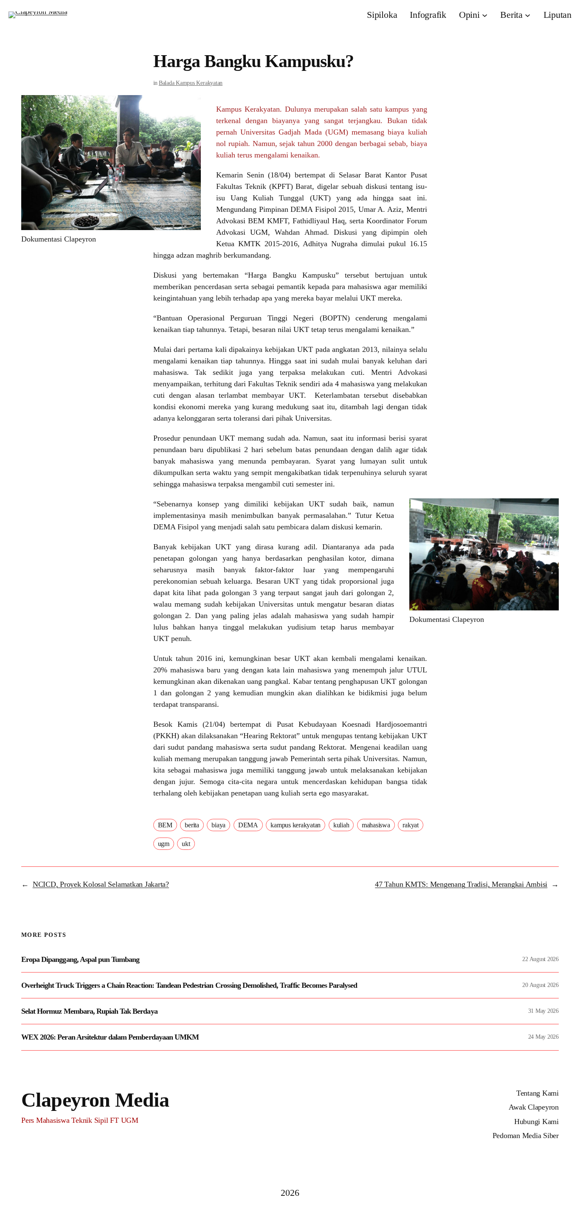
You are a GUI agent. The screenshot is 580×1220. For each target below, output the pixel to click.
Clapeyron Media (95, 1099)
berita (192, 825)
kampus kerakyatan (295, 825)
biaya (218, 825)
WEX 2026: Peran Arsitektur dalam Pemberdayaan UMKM (110, 1037)
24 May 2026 (543, 1037)
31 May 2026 (543, 1011)
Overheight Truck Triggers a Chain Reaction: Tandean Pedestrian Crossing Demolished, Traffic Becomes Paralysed (189, 985)
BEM (165, 825)
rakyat (411, 825)
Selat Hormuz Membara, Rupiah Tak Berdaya (89, 1011)
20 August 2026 (540, 985)
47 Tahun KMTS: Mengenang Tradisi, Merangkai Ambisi (461, 884)
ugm (163, 843)
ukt (186, 843)
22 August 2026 (540, 959)
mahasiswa (376, 825)
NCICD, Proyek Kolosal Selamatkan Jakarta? (101, 884)
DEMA (248, 825)
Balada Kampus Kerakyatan (190, 83)
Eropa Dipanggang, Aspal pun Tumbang (80, 959)
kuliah (341, 825)
